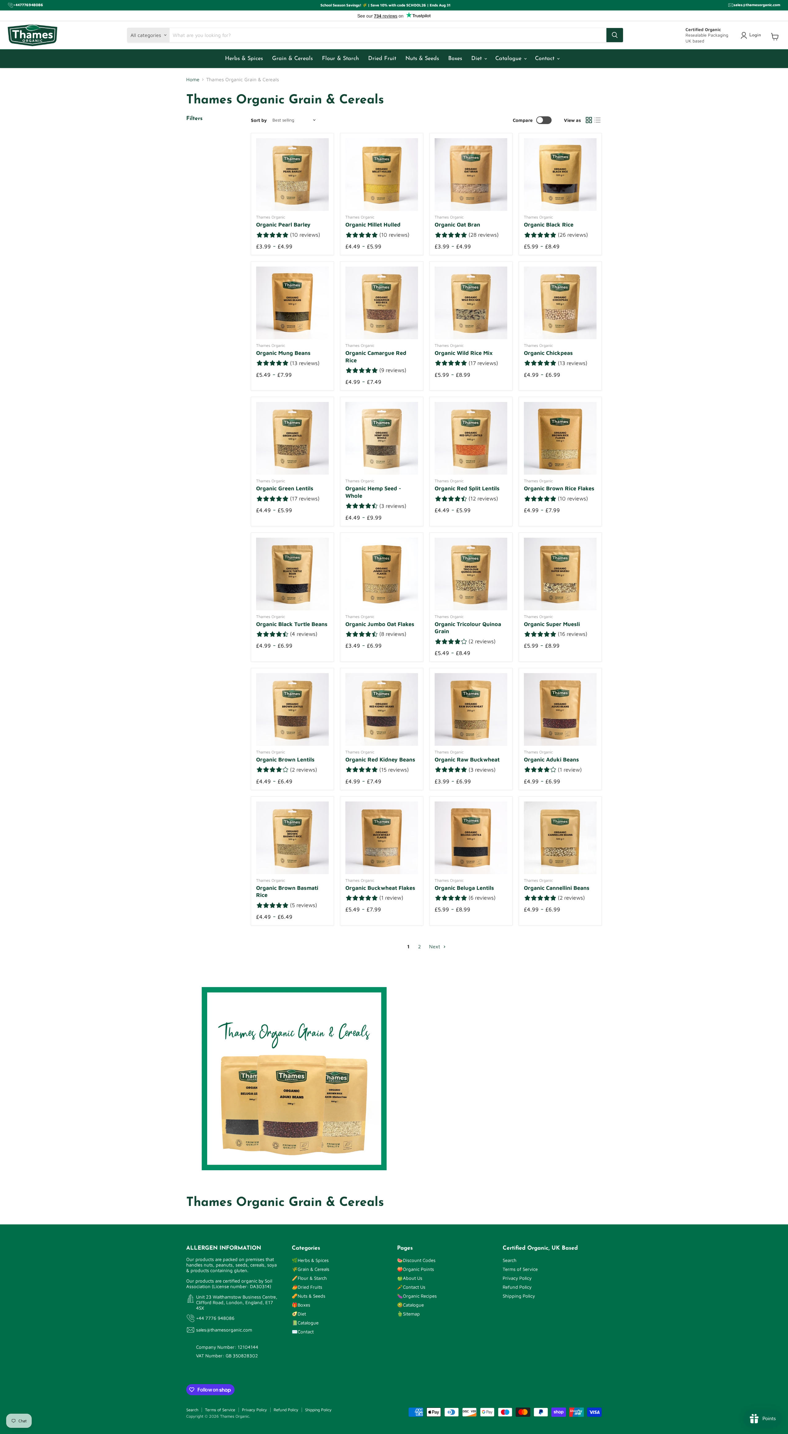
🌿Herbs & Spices (310, 1260)
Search (510, 1260)
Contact (545, 59)
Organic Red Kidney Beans (380, 759)
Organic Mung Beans (283, 353)
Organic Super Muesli (552, 624)
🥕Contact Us (411, 1287)
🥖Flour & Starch (309, 1278)
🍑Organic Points (415, 1269)
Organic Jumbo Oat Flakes (379, 624)
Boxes (455, 59)
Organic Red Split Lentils (467, 488)
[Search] (614, 35)
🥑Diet (299, 1313)
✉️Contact (303, 1331)
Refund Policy (517, 1287)
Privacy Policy (517, 1278)
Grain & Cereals (292, 59)
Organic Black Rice (548, 224)
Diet (477, 59)
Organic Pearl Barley (283, 224)
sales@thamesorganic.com (224, 1329)
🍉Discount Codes (416, 1260)
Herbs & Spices (244, 59)
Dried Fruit (382, 59)
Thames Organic (270, 217)
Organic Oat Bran (457, 224)
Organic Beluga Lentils (464, 888)
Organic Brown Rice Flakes (559, 488)
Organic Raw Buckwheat (467, 759)
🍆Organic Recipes (417, 1296)
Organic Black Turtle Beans (292, 624)
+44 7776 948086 (215, 1318)
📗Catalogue (305, 1322)
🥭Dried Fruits (307, 1287)
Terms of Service (520, 1269)
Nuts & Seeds (422, 59)
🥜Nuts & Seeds (308, 1296)
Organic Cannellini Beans (556, 888)
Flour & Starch (340, 59)
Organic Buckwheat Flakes (380, 888)
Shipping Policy (519, 1296)
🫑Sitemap (408, 1313)
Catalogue (509, 59)
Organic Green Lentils (284, 488)
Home (192, 79)
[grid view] (589, 120)
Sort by (259, 120)
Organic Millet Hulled (372, 224)
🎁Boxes (301, 1304)
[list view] (597, 120)
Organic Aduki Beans (551, 759)
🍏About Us (409, 1278)
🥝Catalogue (410, 1304)
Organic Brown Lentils (285, 759)
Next (435, 946)
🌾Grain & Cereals (310, 1269)
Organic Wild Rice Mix (464, 353)
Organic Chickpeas (548, 353)
